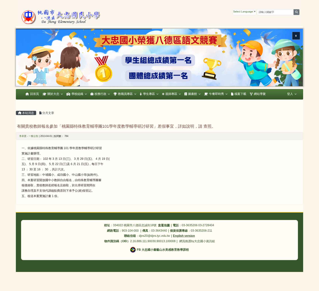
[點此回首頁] (159, 57)
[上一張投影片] (24, 58)
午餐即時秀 (216, 93)
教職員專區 (125, 93)
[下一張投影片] (294, 58)
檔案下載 (240, 93)
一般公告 (33, 136)
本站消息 (27, 113)
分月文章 (48, 113)
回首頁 (34, 93)
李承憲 (22, 136)
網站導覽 (260, 93)
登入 (290, 93)
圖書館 (192, 93)
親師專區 (171, 93)
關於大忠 (53, 93)
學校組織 (77, 93)
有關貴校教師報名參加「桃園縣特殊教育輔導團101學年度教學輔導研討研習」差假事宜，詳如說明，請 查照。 (116, 126)
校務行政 (100, 93)
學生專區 (149, 93)
